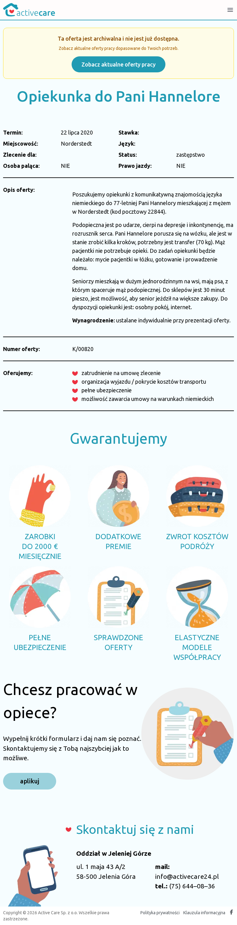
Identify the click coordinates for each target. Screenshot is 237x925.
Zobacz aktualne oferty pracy (118, 64)
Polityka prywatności (160, 912)
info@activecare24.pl (187, 876)
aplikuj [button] (29, 781)
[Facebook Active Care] (231, 913)
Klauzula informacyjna (204, 912)
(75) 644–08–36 (192, 886)
